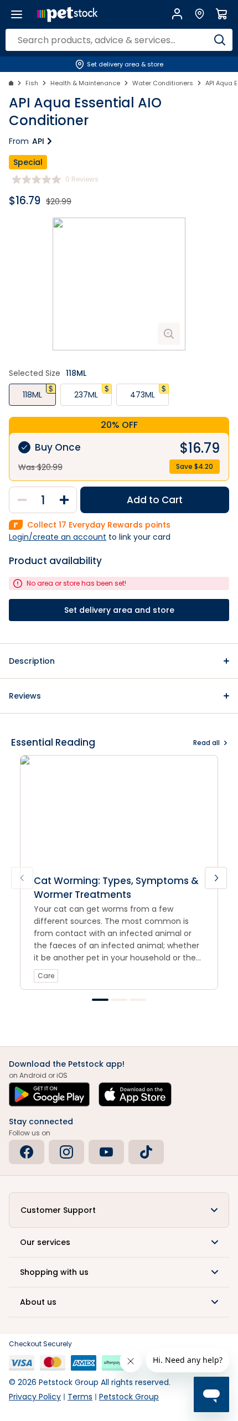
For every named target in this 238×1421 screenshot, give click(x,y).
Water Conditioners (162, 83)
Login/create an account (57, 536)
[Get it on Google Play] (49, 1094)
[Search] (220, 39)
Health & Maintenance (85, 83)
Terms (80, 1396)
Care (46, 975)
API (38, 141)
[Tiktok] (146, 1152)
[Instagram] (66, 1152)
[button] (119, 661)
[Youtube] (106, 1152)
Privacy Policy (35, 1396)
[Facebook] (26, 1152)
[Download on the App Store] (135, 1094)
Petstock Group (129, 1396)
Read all (206, 742)
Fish (31, 83)
